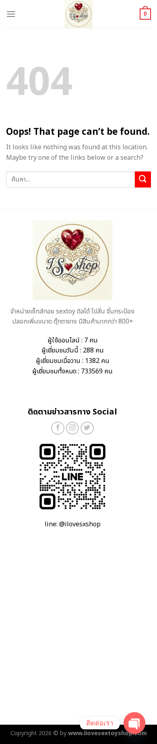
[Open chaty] (134, 723)
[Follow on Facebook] (57, 428)
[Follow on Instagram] (72, 428)
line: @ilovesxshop (73, 524)
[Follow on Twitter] (87, 428)
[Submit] (143, 179)
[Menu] (11, 14)
